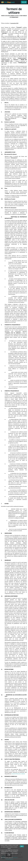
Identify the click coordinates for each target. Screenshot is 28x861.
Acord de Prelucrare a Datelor (18, 773)
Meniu (23, 2)
